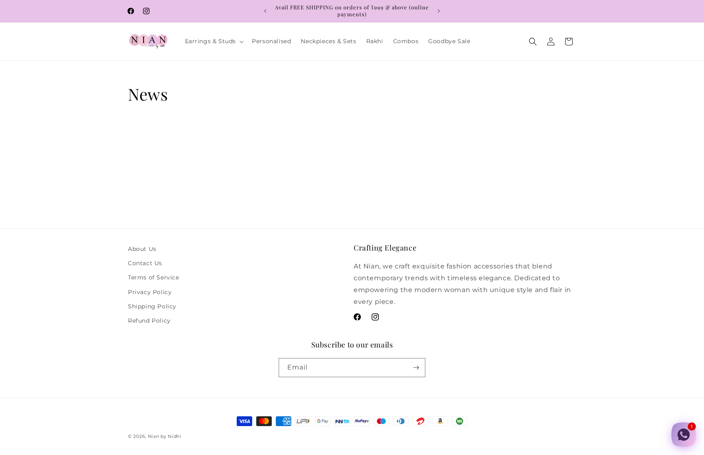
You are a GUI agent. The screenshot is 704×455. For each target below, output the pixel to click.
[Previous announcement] (265, 11)
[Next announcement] (439, 11)
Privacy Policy (150, 292)
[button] (213, 41)
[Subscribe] (416, 367)
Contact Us (145, 263)
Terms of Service (153, 277)
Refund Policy (149, 320)
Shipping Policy (152, 306)
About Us (142, 249)
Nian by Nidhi (164, 436)
